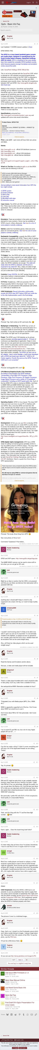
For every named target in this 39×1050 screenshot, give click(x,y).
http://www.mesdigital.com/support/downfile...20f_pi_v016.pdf (19, 437)
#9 (37, 726)
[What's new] (33, 2)
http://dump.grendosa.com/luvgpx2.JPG (23, 956)
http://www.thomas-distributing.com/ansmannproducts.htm (14, 347)
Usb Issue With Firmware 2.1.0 (17, 972)
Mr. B (6, 974)
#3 (37, 578)
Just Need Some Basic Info (15, 987)
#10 (37, 743)
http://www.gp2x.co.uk (8, 149)
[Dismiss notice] (36, 8)
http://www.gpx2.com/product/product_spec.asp (16, 115)
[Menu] (2, 2)
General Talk (12, 974)
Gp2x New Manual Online (15, 980)
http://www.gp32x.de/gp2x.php (27, 83)
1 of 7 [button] (13, 960)
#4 (37, 596)
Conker (7, 989)
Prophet (5, 27)
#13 (37, 809)
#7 (37, 677)
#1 (37, 44)
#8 (37, 698)
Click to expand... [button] (20, 137)
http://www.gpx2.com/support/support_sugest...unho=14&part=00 (19, 162)
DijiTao (7, 997)
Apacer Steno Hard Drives (29, 895)
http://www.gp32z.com (8, 153)
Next (20, 960)
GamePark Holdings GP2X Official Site (16, 70)
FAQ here (13, 937)
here (27, 223)
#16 (37, 858)
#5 (37, 615)
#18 (37, 913)
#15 (37, 841)
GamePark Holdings (12, 457)
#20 (37, 953)
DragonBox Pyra (8, 1040)
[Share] (34, 44)
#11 (37, 762)
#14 (37, 826)
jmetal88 (7, 982)
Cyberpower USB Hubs (13, 897)
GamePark (26, 73)
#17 (37, 883)
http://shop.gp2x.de (7, 155)
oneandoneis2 (8, 1007)
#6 (37, 659)
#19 (37, 928)
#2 (37, 555)
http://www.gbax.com (7, 151)
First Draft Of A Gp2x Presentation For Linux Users (19, 1003)
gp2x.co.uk (25, 166)
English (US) (20, 1040)
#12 (37, 777)
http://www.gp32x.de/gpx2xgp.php (26, 558)
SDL (24, 423)
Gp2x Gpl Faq (10, 995)
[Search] (37, 2)
